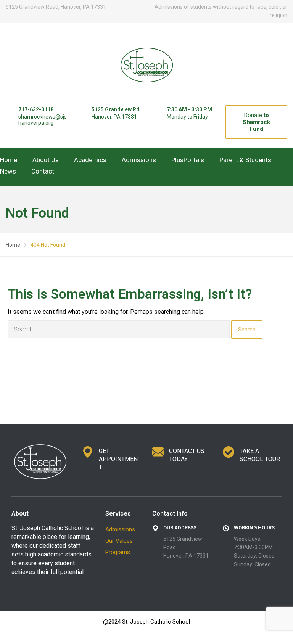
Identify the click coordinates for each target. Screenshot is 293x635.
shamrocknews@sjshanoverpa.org (42, 120)
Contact (42, 171)
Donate (256, 122)
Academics (90, 160)
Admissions (139, 160)
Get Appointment (118, 459)
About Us (45, 160)
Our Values (119, 540)
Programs (117, 552)
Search (247, 329)
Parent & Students (245, 160)
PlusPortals (187, 160)
